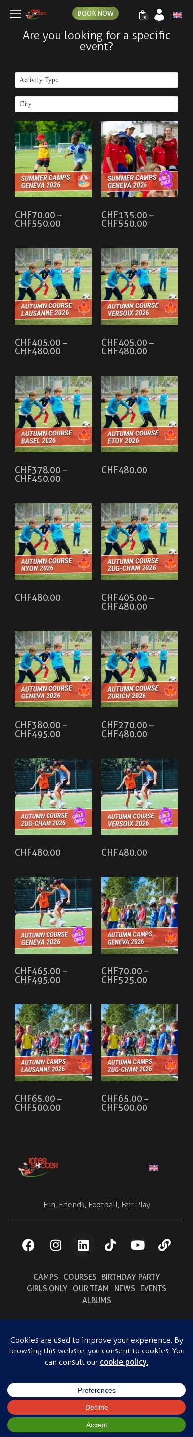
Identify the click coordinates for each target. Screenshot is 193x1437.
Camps (45, 1277)
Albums (96, 1300)
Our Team (91, 1288)
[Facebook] (28, 1244)
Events (153, 1288)
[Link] (164, 1244)
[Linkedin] (83, 1244)
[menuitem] (161, 1167)
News (124, 1288)
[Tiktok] (110, 1244)
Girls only (47, 1288)
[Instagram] (56, 1244)
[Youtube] (137, 1244)
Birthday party (130, 1277)
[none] (175, 15)
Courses (79, 1277)
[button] (15, 14)
